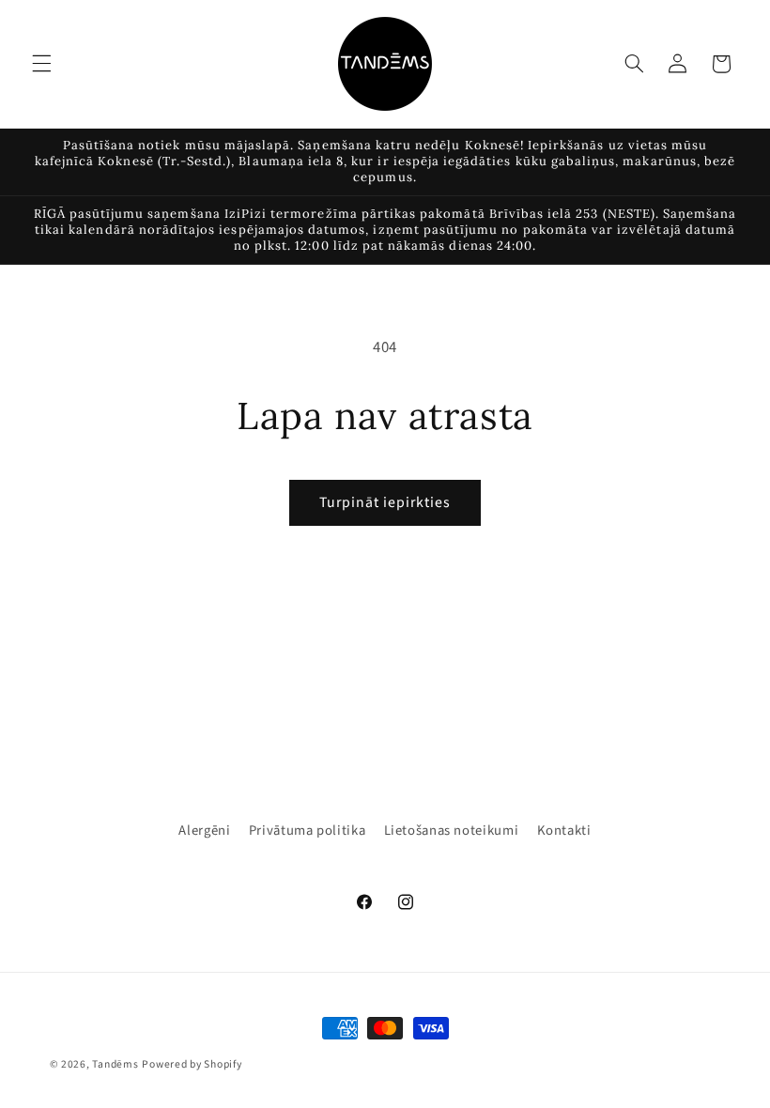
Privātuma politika (307, 830)
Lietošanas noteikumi (451, 830)
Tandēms (115, 1064)
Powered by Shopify (191, 1064)
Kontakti (564, 830)
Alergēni (204, 830)
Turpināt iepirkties (385, 502)
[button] (41, 63)
